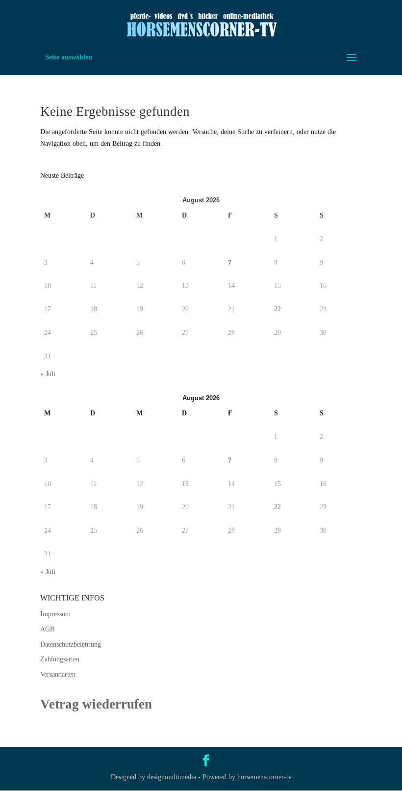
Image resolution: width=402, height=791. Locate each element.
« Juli (47, 374)
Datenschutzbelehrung (70, 644)
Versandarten (57, 674)
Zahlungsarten (59, 659)
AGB (47, 629)
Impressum (55, 614)
